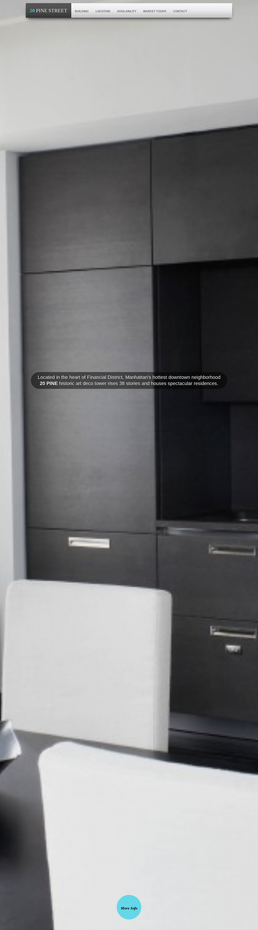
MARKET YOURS (154, 11)
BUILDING (82, 11)
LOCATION (103, 11)
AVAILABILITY (126, 11)
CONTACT (180, 11)
